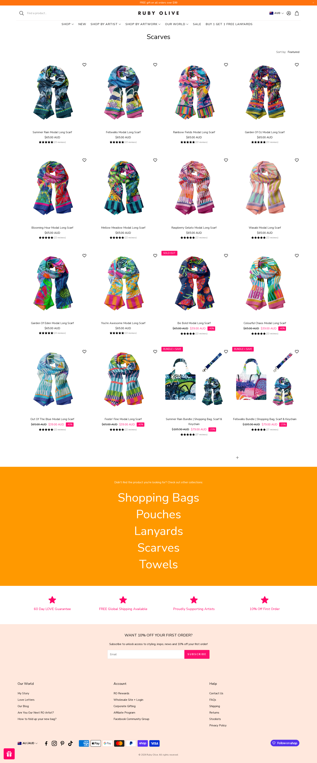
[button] (40, 13)
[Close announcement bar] (313, 2)
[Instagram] (54, 743)
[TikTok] (70, 743)
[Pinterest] (62, 743)
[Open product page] (52, 92)
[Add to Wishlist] (85, 65)
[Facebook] (46, 743)
